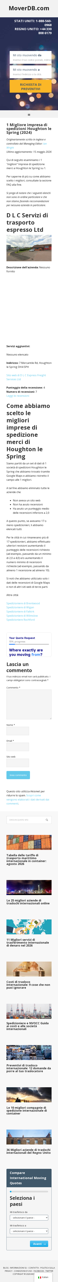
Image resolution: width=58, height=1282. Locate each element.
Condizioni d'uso (23, 1271)
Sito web (10, 756)
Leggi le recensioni (17, 396)
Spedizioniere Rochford (20, 619)
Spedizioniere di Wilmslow (22, 615)
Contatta (34, 1267)
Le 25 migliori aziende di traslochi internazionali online (28, 901)
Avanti (37, 1244)
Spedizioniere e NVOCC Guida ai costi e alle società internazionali (27, 1026)
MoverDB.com (29, 8)
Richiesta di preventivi (30, 86)
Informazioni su (18, 1267)
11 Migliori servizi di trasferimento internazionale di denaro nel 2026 (27, 942)
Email (10, 740)
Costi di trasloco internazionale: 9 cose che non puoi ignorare (28, 984)
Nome (10, 724)
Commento (13, 687)
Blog (6, 1267)
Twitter (49, 1271)
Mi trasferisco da (18, 1212)
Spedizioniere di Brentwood (23, 603)
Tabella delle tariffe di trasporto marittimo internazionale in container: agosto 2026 (26, 859)
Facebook (39, 1271)
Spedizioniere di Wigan (20, 607)
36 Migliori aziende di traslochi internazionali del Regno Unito (28, 1151)
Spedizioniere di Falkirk (20, 611)
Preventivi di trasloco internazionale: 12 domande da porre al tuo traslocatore (28, 1068)
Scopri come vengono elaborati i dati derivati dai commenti (27, 799)
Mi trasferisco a (18, 1225)
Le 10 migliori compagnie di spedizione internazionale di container (26, 1110)
